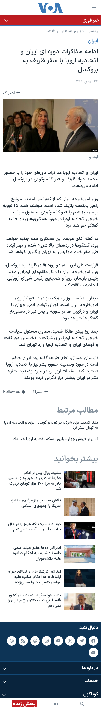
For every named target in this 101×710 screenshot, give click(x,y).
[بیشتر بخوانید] (50, 20)
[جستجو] (82, 704)
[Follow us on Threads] (35, 641)
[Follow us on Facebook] (93, 641)
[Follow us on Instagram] (46, 641)
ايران (93, 41)
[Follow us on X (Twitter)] (70, 641)
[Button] (11, 92)
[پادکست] (11, 641)
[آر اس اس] (23, 641)
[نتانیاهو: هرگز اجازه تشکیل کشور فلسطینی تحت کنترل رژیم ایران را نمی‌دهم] (79, 601)
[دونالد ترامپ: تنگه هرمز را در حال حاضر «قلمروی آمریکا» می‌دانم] (79, 530)
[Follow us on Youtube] (58, 641)
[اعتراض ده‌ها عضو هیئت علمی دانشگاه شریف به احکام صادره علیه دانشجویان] (79, 554)
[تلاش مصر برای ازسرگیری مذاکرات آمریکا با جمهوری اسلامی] (79, 507)
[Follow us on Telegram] (81, 641)
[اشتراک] (93, 652)
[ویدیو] (56, 704)
